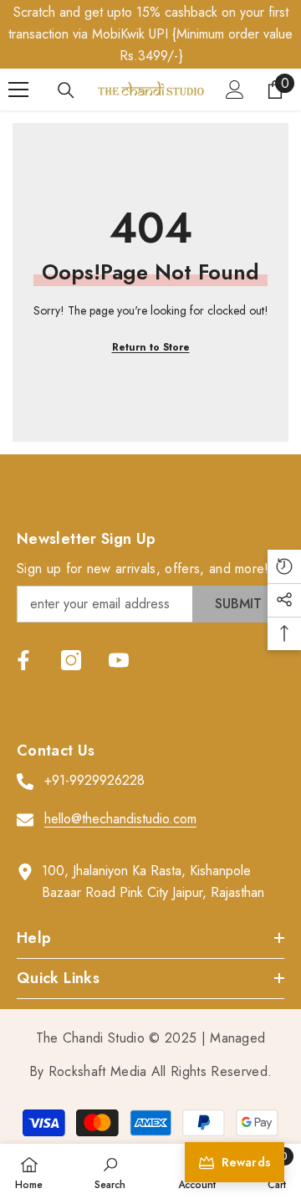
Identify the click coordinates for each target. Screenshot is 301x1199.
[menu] (18, 89)
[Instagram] (71, 660)
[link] (110, 1171)
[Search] (66, 90)
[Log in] (235, 89)
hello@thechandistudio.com (120, 818)
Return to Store (151, 347)
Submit (238, 603)
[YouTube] (118, 660)
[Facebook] (23, 660)
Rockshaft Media (97, 1071)
